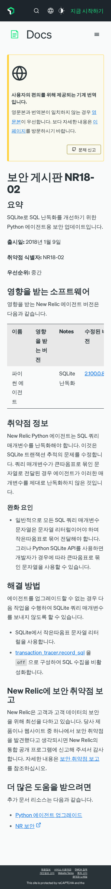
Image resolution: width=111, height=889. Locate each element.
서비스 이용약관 (62, 869)
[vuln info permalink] (53, 422)
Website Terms (66, 873)
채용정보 (46, 869)
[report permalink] (19, 699)
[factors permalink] (37, 507)
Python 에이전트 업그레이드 (48, 814)
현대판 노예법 (80, 876)
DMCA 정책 (81, 869)
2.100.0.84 (96, 373)
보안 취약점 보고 (79, 758)
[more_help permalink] (96, 786)
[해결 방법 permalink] (43, 585)
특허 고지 (82, 873)
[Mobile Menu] (97, 34)
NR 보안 (25, 825)
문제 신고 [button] (87, 149)
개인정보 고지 (47, 873)
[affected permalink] (94, 291)
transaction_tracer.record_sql (50, 652)
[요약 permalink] (26, 204)
